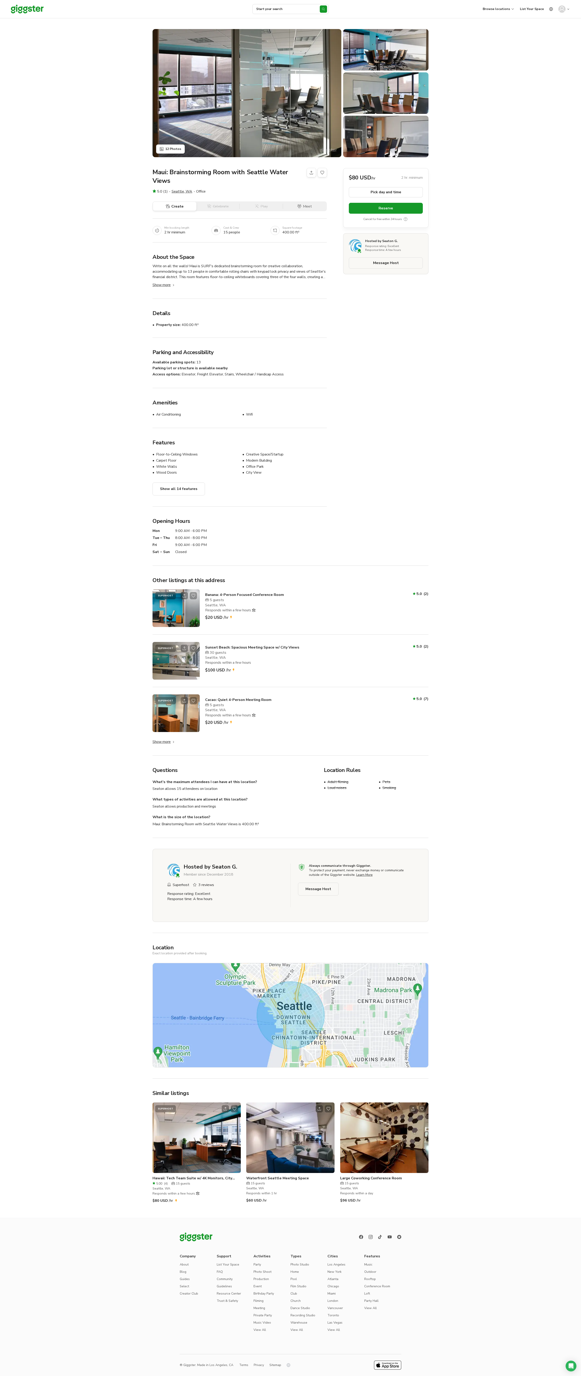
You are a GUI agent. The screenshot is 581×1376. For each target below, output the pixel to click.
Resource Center (229, 1293)
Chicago (333, 1286)
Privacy (259, 1365)
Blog (183, 1272)
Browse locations (496, 9)
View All (260, 1330)
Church (295, 1301)
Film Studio (298, 1286)
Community (225, 1279)
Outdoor (370, 1272)
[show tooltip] (406, 219)
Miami (331, 1293)
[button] (571, 1366)
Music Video (262, 1322)
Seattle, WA (182, 191)
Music (368, 1264)
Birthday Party (264, 1293)
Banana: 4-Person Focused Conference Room (244, 594)
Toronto (333, 1315)
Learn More (364, 875)
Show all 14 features (178, 488)
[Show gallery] (247, 93)
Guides (185, 1279)
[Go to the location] (176, 608)
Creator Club (189, 1293)
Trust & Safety (227, 1301)
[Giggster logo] (196, 1237)
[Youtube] (390, 1237)
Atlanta (332, 1279)
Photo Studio (299, 1264)
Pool (293, 1279)
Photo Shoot (262, 1272)
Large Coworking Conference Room (371, 1178)
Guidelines (224, 1286)
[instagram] (371, 1237)
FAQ (220, 1272)
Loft (367, 1293)
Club (293, 1293)
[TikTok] (380, 1237)
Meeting (259, 1308)
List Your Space (532, 9)
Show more (162, 284)
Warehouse (298, 1322)
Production (261, 1279)
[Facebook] (361, 1237)
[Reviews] (399, 1237)
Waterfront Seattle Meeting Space (277, 1178)
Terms (243, 1365)
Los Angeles (336, 1264)
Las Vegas (334, 1322)
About (184, 1264)
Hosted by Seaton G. (381, 241)
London (332, 1301)
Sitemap (275, 1365)
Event (258, 1286)
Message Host (386, 262)
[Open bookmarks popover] (322, 172)
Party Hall (371, 1301)
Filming (258, 1301)
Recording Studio (302, 1315)
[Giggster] (27, 9)
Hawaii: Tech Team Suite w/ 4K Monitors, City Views (192, 1178)
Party (257, 1264)
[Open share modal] (184, 595)
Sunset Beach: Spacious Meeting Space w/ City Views (252, 647)
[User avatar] (562, 9)
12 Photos (173, 149)
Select (184, 1286)
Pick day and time (386, 192)
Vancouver (335, 1308)
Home (294, 1272)
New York (334, 1272)
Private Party (263, 1315)
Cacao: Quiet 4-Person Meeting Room (238, 699)
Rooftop (370, 1279)
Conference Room (377, 1286)
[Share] (311, 172)
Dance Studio (300, 1308)
